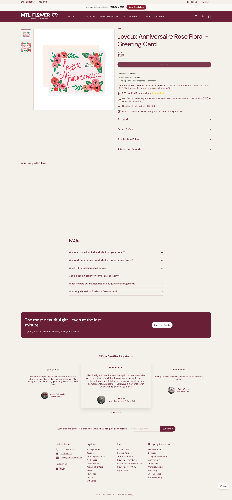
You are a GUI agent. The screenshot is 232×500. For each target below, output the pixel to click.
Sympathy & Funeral (157, 456)
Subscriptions (155, 16)
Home (120, 29)
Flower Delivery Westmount (130, 463)
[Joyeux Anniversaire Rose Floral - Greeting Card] (35, 195)
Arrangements (93, 449)
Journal (89, 477)
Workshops (108, 16)
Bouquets (91, 453)
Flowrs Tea (91, 474)
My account (123, 470)
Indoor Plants (92, 463)
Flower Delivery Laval (127, 460)
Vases (89, 470)
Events (87, 16)
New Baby (152, 470)
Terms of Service (125, 456)
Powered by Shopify (125, 495)
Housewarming (155, 477)
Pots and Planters (94, 467)
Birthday (152, 453)
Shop (71, 16)
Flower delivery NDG (126, 467)
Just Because (154, 474)
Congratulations (155, 467)
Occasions (130, 16)
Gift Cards (91, 480)
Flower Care (123, 449)
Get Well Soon (155, 449)
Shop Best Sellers (136, 7)
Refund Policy (123, 453)
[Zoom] (74, 69)
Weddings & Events (95, 456)
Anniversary (154, 460)
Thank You (153, 463)
